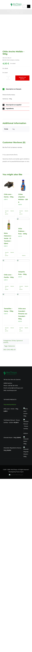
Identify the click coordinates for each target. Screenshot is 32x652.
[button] (16, 89)
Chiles (14, 340)
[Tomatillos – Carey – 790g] (9, 299)
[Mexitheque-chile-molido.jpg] (16, 34)
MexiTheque (14, 469)
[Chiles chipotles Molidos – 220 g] (23, 185)
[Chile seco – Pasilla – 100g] (9, 265)
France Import (19, 471)
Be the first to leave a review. (11, 60)
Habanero (11, 346)
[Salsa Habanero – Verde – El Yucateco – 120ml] (9, 224)
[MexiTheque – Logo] (16, 4)
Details (12, 210)
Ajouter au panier (22, 78)
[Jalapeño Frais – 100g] (23, 264)
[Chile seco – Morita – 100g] (9, 185)
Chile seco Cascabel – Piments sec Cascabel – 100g (22, 314)
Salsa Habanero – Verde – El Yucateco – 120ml (8, 238)
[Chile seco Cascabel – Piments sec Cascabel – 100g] (23, 299)
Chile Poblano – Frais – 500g (22, 231)
